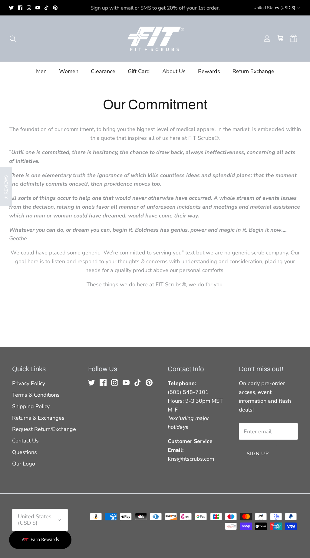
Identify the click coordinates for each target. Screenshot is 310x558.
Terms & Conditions (36, 394)
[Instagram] (29, 7)
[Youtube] (37, 7)
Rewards (209, 71)
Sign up (258, 453)
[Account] (266, 38)
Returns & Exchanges (38, 418)
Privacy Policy (28, 383)
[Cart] (280, 38)
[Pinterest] (55, 7)
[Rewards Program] (294, 38)
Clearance (103, 71)
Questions (24, 452)
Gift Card (139, 71)
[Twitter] (11, 7)
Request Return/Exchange (44, 429)
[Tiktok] (46, 7)
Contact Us (25, 440)
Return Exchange (253, 71)
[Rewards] (40, 540)
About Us (174, 71)
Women (68, 71)
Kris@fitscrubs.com (191, 458)
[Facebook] (20, 7)
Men (41, 71)
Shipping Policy (31, 406)
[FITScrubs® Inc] (155, 39)
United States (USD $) (274, 8)
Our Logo (23, 463)
